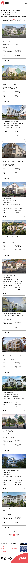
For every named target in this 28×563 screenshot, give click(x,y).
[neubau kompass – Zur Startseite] (6, 3)
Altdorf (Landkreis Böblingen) (17, 8)
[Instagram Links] (5, 558)
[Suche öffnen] (22, 3)
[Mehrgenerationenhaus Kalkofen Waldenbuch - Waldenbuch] (14, 123)
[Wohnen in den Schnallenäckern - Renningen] (14, 355)
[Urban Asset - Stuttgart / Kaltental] (14, 277)
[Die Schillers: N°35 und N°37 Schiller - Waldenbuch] (14, 161)
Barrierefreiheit (5, 549)
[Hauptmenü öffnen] (25, 2)
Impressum (13, 545)
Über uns (3, 545)
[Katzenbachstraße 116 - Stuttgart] (14, 200)
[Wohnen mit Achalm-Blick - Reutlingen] (14, 394)
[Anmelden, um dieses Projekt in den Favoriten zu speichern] (24, 26)
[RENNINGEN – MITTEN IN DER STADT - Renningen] (14, 315)
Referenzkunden (5, 551)
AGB (11, 546)
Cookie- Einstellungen (14, 550)
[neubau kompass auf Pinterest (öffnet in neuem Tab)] (10, 558)
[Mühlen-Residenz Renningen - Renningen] (14, 238)
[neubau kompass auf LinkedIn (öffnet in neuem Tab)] (8, 558)
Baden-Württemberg (5, 8)
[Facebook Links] (2, 558)
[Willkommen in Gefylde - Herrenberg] (14, 84)
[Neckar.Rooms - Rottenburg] (14, 433)
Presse (2, 546)
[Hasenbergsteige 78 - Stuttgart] (14, 472)
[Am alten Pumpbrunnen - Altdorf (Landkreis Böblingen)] (14, 43)
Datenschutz (14, 548)
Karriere (3, 548)
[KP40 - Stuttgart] (14, 510)
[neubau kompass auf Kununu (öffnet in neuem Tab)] (23, 547)
